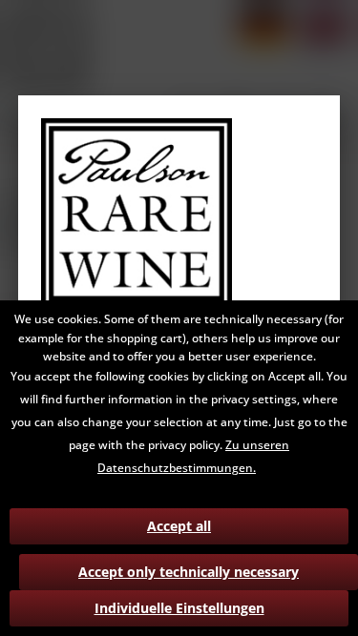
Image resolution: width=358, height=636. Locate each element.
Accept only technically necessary (188, 572)
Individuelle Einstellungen (179, 608)
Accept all (179, 526)
